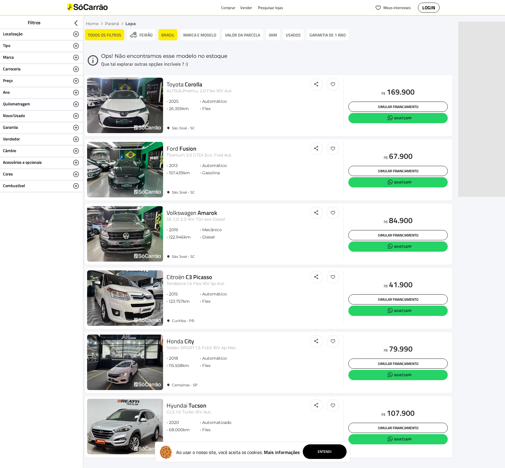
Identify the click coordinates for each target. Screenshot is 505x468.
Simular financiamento (398, 106)
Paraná (112, 24)
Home (92, 24)
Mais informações (282, 452)
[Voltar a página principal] (99, 8)
